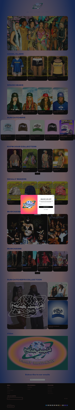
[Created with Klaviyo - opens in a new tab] (37, 214)
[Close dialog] (53, 196)
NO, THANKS (46, 209)
